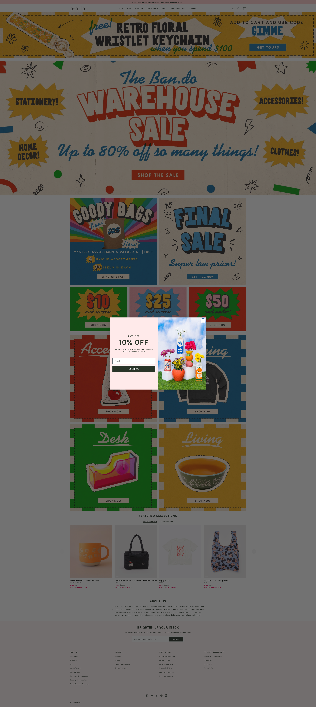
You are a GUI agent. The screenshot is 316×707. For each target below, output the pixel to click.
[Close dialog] (203, 320)
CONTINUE (134, 369)
